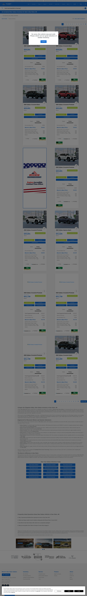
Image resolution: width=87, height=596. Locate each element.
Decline (69, 591)
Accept (79, 591)
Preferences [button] (13, 592)
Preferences (59, 591)
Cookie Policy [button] (38, 591)
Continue (43, 41)
